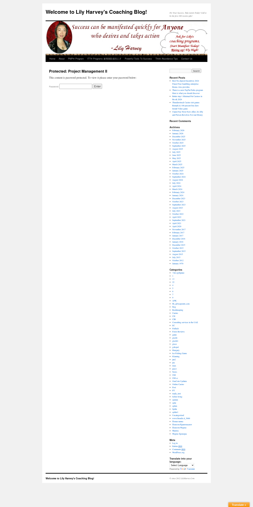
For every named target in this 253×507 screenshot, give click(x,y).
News (174, 371)
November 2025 (179, 139)
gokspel (175, 347)
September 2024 (179, 176)
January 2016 (177, 241)
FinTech (175, 328)
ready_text (176, 393)
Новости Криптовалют (182, 424)
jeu (173, 362)
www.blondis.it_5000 (181, 418)
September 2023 (179, 204)
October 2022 (177, 213)
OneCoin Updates (179, 381)
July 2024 (176, 183)
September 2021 (179, 220)
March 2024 (177, 189)
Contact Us (186, 58)
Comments (178, 449)
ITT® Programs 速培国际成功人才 (104, 58)
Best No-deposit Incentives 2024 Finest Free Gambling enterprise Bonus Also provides (185, 83)
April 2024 (176, 186)
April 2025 (176, 161)
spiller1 (175, 412)
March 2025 (177, 164)
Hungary (176, 350)
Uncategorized (178, 415)
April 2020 (176, 226)
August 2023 (177, 207)
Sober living (177, 396)
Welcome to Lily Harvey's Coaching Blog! (96, 11)
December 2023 (178, 198)
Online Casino (178, 384)
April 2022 (176, 217)
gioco (174, 344)
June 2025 (176, 155)
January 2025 (177, 170)
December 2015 (178, 244)
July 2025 (176, 152)
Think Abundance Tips (166, 58)
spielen (175, 399)
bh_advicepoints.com (180, 303)
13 (173, 278)
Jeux (174, 365)
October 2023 (177, 201)
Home (52, 58)
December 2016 (178, 238)
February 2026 (178, 130)
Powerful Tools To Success (138, 58)
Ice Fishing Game (179, 353)
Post (174, 387)
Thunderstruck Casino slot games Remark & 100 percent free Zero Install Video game (185, 105)
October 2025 (177, 142)
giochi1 (175, 340)
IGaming (176, 356)
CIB (174, 319)
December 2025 (178, 136)
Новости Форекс (179, 427)
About (62, 58)
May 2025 (176, 158)
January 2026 (177, 133)
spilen (174, 405)
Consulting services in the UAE (185, 322)
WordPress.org (178, 452)
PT (173, 390)
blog (174, 306)
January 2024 (177, 195)
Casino (175, 313)
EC (173, 325)
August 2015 (177, 254)
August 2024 (177, 179)
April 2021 (176, 223)
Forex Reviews (178, 331)
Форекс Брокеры (179, 433)
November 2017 (179, 229)
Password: (54, 86)
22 (173, 282)
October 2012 (177, 260)
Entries (177, 446)
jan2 (174, 359)
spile (174, 402)
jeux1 (174, 368)
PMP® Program (76, 58)
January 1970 (177, 263)
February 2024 (178, 192)
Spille (174, 409)
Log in (175, 443)
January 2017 (177, 235)
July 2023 (176, 210)
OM (174, 374)
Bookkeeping (177, 309)
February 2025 (178, 167)
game (174, 334)
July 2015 (176, 257)
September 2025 (179, 145)
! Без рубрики (178, 272)
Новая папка (177, 421)
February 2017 (178, 232)
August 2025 (177, 148)
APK (174, 300)
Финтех (175, 430)
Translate (191, 469)
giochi (174, 337)
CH (173, 316)
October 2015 (177, 248)
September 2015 (179, 251)
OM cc (175, 378)
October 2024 (177, 173)
